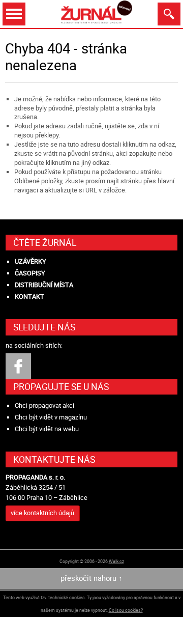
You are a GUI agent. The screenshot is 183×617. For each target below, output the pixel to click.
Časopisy (30, 273)
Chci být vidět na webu (47, 429)
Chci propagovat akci (44, 405)
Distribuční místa (44, 285)
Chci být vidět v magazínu (51, 417)
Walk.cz (116, 561)
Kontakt (29, 296)
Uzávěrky (30, 261)
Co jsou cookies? (126, 610)
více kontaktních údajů (42, 513)
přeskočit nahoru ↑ (91, 578)
